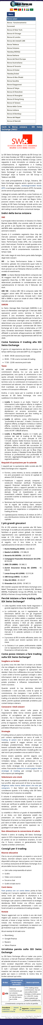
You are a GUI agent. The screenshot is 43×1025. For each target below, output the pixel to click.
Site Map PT (25, 1018)
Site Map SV (16, 1018)
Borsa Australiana (14, 63)
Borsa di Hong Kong (15, 99)
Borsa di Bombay (14, 114)
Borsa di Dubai (13, 70)
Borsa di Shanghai (14, 95)
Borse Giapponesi (14, 84)
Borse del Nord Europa (16, 59)
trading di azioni (9, 740)
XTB (26, 988)
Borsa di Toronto (14, 66)
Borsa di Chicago (14, 33)
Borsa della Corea (14, 106)
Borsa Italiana (13, 55)
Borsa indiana (13, 110)
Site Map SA (33, 1018)
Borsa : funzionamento (16, 22)
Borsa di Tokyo (13, 88)
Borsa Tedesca (13, 44)
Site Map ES (29, 1016)
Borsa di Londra (13, 37)
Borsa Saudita (13, 81)
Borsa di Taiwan (13, 103)
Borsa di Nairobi (14, 121)
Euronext (11, 26)
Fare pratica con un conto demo (15, 890)
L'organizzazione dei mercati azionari (31, 1009)
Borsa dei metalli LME (16, 41)
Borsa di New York (14, 30)
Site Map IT (8, 1018)
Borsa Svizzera (13, 48)
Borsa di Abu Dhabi (15, 77)
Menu (10, 14)
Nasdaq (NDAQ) (13, 52)
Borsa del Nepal (13, 117)
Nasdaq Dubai (13, 74)
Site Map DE (37, 1016)
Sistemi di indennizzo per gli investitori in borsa (11, 1009)
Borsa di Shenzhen (15, 92)
